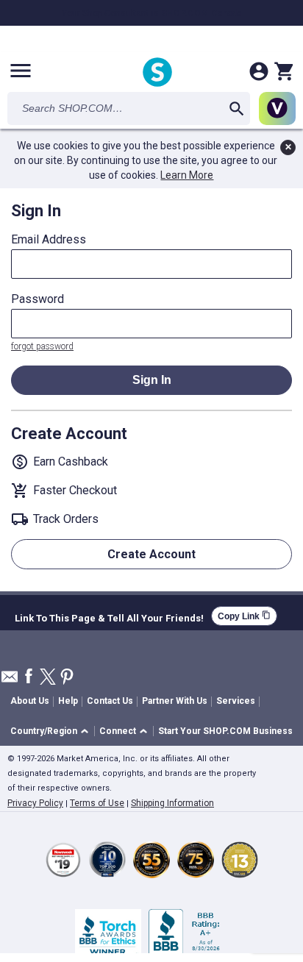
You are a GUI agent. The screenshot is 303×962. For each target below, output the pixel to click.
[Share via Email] (9, 681)
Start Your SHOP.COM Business (225, 731)
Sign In (151, 380)
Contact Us (110, 701)
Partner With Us (174, 701)
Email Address (48, 240)
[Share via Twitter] (48, 678)
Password (37, 299)
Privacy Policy (35, 803)
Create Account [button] (151, 554)
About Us (29, 701)
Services (235, 701)
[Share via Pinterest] (67, 678)
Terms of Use (97, 803)
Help (68, 701)
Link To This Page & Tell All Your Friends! (109, 616)
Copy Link (244, 615)
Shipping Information (172, 803)
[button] (52, 731)
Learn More (186, 175)
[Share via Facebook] (29, 677)
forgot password (42, 346)
